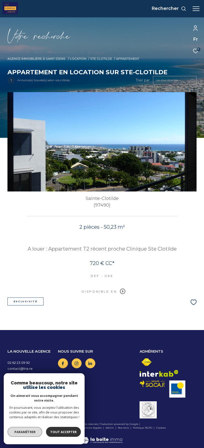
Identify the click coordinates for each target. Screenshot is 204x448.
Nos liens (124, 427)
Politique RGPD (142, 427)
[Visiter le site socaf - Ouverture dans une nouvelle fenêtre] (152, 383)
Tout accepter (63, 432)
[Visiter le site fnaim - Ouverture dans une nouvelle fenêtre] (146, 362)
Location (78, 59)
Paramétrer (25, 432)
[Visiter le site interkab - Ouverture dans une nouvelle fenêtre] (159, 373)
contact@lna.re (20, 369)
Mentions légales (91, 427)
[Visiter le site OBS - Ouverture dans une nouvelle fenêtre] (177, 389)
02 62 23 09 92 (18, 363)
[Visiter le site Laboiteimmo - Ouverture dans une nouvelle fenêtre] (102, 437)
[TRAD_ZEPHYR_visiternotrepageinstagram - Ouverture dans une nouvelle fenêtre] (77, 363)
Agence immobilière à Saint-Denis (36, 59)
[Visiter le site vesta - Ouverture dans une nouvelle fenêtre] (148, 409)
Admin (110, 427)
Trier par (143, 80)
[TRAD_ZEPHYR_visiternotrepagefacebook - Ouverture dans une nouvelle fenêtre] (63, 363)
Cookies (161, 427)
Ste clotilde (101, 59)
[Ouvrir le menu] (196, 8)
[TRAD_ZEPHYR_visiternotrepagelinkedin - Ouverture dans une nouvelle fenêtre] (90, 363)
